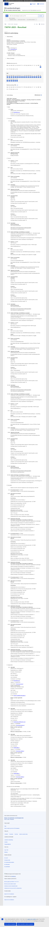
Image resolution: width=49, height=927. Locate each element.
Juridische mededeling (8, 839)
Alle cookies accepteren (10, 924)
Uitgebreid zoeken (13, 19)
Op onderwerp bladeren (31, 19)
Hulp (5, 826)
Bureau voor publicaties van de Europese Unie (13, 817)
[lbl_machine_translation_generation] (17, 85)
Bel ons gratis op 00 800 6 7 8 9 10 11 (11, 881)
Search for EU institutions (9, 893)
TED (5, 24)
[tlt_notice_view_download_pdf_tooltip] (7, 77)
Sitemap (6, 852)
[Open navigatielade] (6, 32)
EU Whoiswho (7, 864)
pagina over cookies (31, 919)
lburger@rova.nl (14, 49)
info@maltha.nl (16, 747)
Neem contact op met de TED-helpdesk (11, 828)
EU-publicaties (7, 866)
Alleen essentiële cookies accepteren (25, 924)
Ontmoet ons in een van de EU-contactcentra (13, 888)
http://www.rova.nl (19, 683)
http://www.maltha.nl (20, 751)
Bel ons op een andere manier (10, 883)
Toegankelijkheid (7, 844)
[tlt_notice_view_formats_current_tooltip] (41, 95)
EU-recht (6, 857)
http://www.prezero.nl (20, 725)
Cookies (5, 842)
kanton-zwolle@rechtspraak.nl (19, 695)
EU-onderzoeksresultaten (9, 862)
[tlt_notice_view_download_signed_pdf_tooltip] (40, 67)
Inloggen (34, 3)
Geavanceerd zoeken (21, 19)
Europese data (7, 860)
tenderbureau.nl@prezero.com (19, 721)
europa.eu (13, 876)
